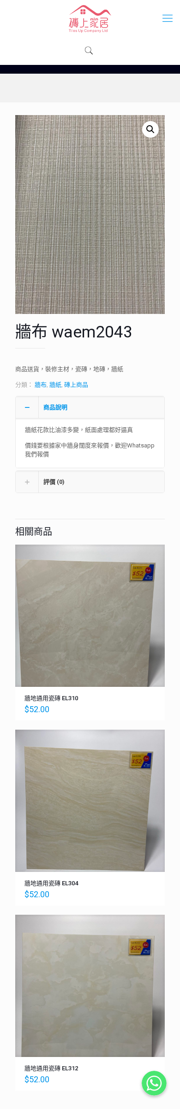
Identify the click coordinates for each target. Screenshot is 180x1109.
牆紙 (55, 384)
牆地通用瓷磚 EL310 (51, 698)
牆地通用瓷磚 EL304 (51, 883)
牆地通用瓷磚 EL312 (51, 1068)
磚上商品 (76, 384)
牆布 (41, 384)
